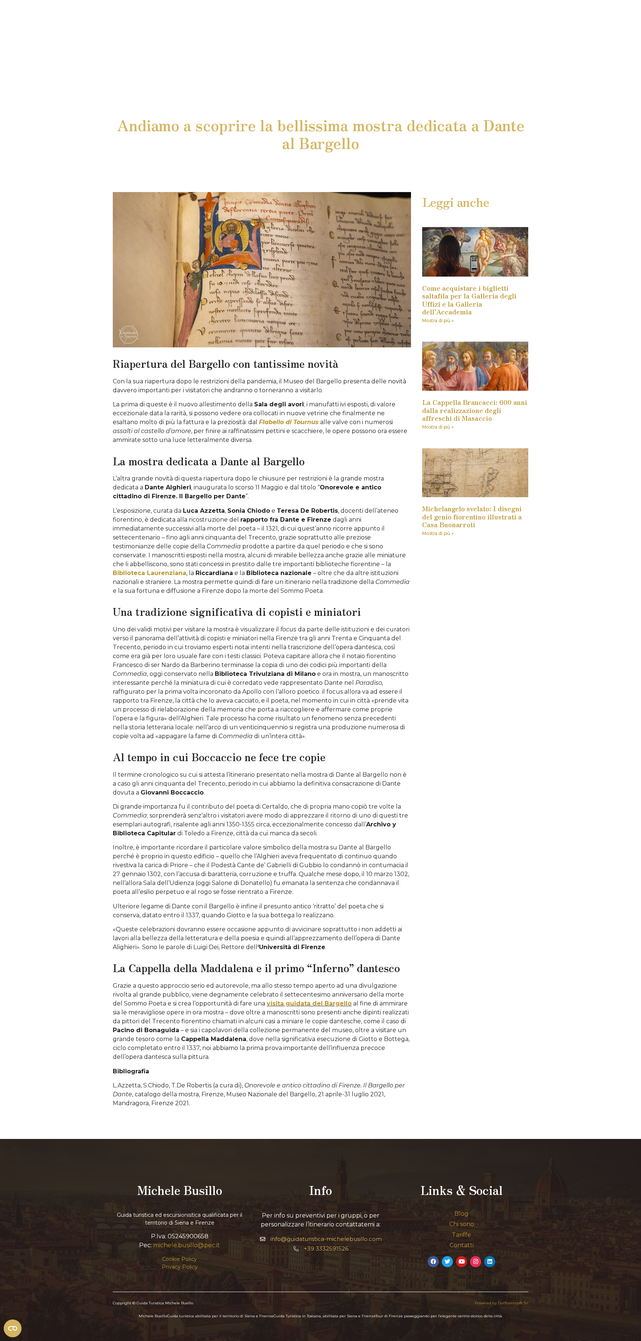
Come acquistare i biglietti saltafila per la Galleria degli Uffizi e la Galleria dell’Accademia (469, 300)
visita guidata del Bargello (309, 1003)
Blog (461, 1213)
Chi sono (461, 1224)
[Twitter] (447, 1261)
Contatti (462, 1245)
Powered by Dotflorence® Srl (501, 1303)
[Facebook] (433, 1261)
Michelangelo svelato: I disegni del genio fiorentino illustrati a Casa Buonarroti (472, 516)
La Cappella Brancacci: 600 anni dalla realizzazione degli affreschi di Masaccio (474, 410)
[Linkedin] (489, 1261)
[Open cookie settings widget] (13, 1328)
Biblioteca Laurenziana (149, 573)
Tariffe (461, 1234)
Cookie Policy (179, 1259)
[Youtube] (461, 1261)
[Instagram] (475, 1261)
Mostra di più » (438, 320)
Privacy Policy (180, 1267)
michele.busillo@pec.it (186, 1245)
